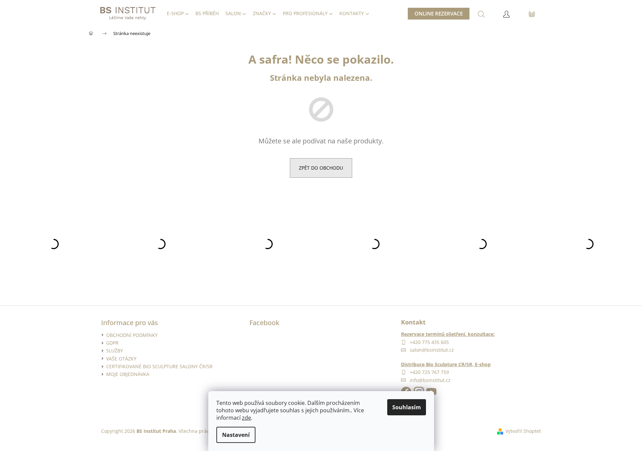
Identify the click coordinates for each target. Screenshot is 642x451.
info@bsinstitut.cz (430, 380)
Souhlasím (406, 407)
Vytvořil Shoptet (523, 431)
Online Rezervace (439, 13)
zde (246, 417)
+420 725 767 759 (429, 372)
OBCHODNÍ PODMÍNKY (132, 335)
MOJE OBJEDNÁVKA (127, 374)
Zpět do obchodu (321, 168)
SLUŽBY (114, 350)
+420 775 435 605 (429, 342)
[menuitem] (177, 13)
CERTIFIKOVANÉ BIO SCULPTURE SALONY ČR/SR (159, 366)
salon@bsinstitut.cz (432, 350)
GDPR (112, 343)
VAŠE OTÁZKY (121, 358)
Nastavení (236, 435)
